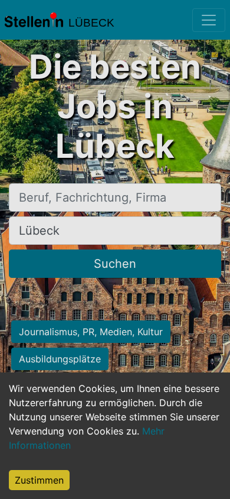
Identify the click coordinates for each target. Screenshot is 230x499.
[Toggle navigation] (208, 20)
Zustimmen (39, 480)
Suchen (115, 264)
